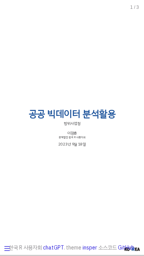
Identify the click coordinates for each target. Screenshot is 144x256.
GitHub (126, 248)
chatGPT (53, 248)
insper (90, 248)
